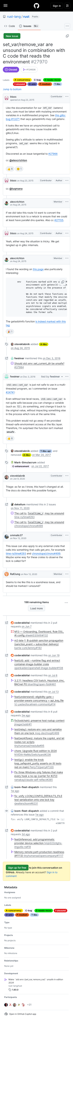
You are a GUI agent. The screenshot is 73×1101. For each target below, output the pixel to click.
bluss (13, 96)
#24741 (10, 392)
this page (38, 269)
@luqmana (16, 188)
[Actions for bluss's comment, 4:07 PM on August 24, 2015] (66, 233)
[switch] (10, 168)
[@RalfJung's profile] (6, 574)
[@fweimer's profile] (6, 376)
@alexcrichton (18, 160)
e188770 (60, 823)
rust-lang (14, 16)
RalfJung (15, 573)
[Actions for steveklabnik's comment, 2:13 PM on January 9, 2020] (66, 475)
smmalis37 (16, 535)
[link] (29, 69)
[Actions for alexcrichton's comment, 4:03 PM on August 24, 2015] (66, 201)
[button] (63, 282)
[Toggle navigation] (5, 5)
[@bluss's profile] (6, 97)
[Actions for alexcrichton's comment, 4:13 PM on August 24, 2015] (66, 258)
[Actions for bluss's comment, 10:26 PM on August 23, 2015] (66, 180)
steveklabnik (17, 475)
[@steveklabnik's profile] (6, 477)
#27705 (58, 220)
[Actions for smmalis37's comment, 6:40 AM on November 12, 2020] (66, 535)
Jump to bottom (12, 89)
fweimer (14, 376)
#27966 (53, 153)
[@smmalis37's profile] (6, 537)
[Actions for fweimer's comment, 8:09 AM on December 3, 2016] (66, 376)
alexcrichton (17, 201)
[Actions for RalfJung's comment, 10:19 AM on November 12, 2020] (66, 574)
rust (26, 16)
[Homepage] (36, 6)
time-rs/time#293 (16, 553)
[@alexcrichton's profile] (6, 203)
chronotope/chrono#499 (46, 553)
